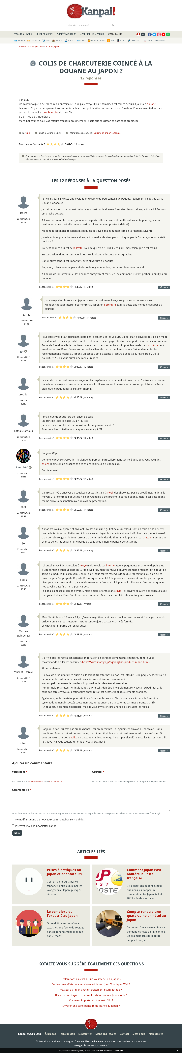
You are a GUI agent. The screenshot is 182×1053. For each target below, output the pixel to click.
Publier (17, 833)
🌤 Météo (160, 40)
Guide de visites (45, 34)
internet (110, 565)
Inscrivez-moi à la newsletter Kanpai (36, 826)
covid (118, 590)
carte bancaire (50, 112)
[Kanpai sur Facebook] (150, 34)
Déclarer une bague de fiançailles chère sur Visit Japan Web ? (91, 995)
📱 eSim (121, 40)
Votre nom (19, 771)
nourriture (152, 345)
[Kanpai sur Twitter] (154, 34)
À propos (50, 1033)
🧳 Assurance (134, 40)
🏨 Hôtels (57, 40)
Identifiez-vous (36, 781)
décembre (110, 304)
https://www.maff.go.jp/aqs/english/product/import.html (115, 662)
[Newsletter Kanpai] (143, 34)
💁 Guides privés (96, 40)
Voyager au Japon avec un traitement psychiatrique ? (91, 989)
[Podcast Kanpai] (168, 34)
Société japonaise (36, 46)
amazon (147, 537)
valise (74, 737)
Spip (28, 132)
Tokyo (83, 565)
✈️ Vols (46, 40)
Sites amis (139, 1033)
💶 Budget (19, 40)
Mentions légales (105, 1033)
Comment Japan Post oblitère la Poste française (144, 874)
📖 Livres (148, 40)
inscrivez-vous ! (56, 781)
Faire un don (67, 1033)
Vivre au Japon (52, 46)
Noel (110, 492)
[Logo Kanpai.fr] (91, 11)
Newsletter (85, 1033)
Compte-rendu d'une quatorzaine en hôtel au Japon (146, 916)
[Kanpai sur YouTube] (163, 34)
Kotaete (22, 46)
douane (151, 104)
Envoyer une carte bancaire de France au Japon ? (91, 1005)
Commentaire (21, 789)
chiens (45, 464)
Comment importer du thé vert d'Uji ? (91, 1000)
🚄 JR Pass (69, 40)
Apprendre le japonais (92, 34)
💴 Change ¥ (33, 40)
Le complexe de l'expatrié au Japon (62, 914)
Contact (124, 1033)
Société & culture (66, 34)
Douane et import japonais (107, 132)
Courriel (98, 771)
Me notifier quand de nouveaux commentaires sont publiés (50, 819)
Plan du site (155, 1033)
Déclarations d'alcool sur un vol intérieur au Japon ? (91, 979)
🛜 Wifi (110, 40)
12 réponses (91, 78)
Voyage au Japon (23, 34)
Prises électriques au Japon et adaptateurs (64, 872)
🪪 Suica (81, 40)
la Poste (77, 248)
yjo (21, 351)
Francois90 (21, 467)
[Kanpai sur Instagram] (159, 34)
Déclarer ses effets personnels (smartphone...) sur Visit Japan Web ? (91, 984)
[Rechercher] (113, 25)
